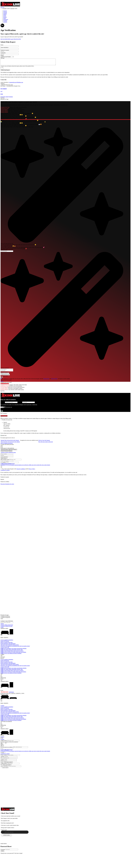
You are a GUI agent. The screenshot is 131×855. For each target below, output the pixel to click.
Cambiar (2, 705)
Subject (2, 55)
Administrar (11, 692)
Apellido (2, 756)
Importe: (10, 440)
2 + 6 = (2, 67)
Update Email (6, 835)
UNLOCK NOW (17, 39)
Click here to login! (18, 853)
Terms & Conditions (20, 468)
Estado (2, 762)
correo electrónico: (5, 47)
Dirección (3, 757)
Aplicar (2, 623)
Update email (4, 830)
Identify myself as (4, 372)
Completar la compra (5, 470)
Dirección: (10, 441)
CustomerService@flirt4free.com (16, 82)
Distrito (2, 760)
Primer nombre (4, 755)
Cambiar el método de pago (6, 626)
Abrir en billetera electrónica (7, 443)
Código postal (4, 740)
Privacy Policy (54, 378)
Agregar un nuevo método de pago (8, 452)
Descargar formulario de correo (7, 484)
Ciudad (2, 759)
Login (11, 39)
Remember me (8, 407)
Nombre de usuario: (5, 50)
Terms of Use (46, 378)
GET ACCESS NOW (5, 39)
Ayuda (2, 627)
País (1, 764)
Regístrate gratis (4, 415)
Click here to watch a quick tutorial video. (10, 825)
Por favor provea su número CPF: (8, 747)
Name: (2, 44)
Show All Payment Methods (6, 450)
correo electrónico (4, 766)
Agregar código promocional (7, 624)
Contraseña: (3, 52)
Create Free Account (5, 374)
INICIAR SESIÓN (5, 383)
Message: (3, 58)
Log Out (2, 7)
